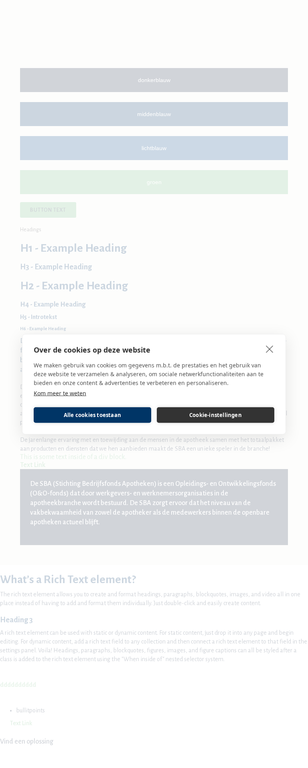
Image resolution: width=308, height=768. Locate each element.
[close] (269, 348)
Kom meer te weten (60, 393)
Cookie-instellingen (215, 415)
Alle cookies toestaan (92, 415)
